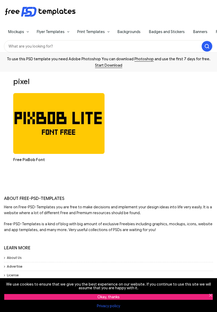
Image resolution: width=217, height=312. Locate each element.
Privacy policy (108, 306)
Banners (200, 31)
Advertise (14, 266)
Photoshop (144, 59)
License (13, 275)
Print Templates (91, 31)
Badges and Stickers (167, 31)
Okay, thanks (108, 297)
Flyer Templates (51, 31)
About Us (14, 258)
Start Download (108, 65)
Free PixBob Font (29, 159)
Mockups (16, 31)
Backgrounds (129, 31)
